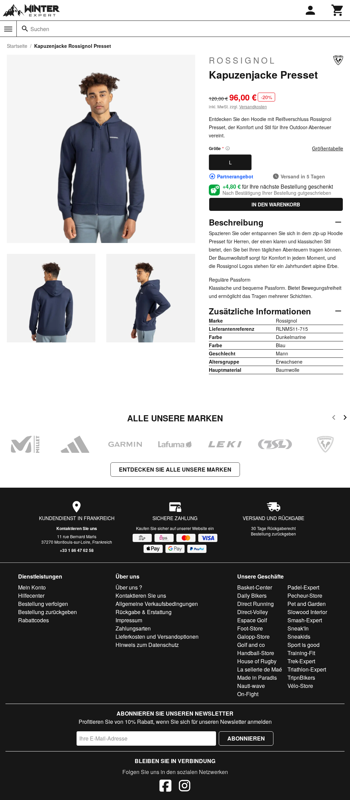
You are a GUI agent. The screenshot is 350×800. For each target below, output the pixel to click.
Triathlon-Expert (306, 669)
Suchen (39, 29)
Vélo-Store (300, 686)
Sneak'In (298, 628)
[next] (345, 418)
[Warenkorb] (338, 10)
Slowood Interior (307, 612)
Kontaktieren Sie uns (76, 528)
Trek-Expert (301, 661)
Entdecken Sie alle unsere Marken (175, 469)
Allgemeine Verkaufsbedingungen (157, 604)
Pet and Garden (306, 604)
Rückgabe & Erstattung (144, 612)
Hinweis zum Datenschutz (147, 645)
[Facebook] (165, 787)
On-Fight (247, 694)
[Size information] (227, 148)
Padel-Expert (303, 587)
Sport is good (303, 645)
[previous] (334, 418)
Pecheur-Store (304, 595)
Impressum (129, 620)
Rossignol (242, 60)
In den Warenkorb (276, 204)
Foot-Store (250, 628)
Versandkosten (253, 106)
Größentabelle (327, 148)
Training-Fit (301, 653)
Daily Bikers (252, 595)
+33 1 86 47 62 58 (77, 550)
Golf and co (251, 645)
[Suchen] (25, 29)
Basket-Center (254, 587)
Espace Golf (252, 620)
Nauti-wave (251, 686)
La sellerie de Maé (259, 669)
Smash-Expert (304, 620)
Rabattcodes (33, 620)
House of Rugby (257, 661)
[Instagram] (184, 787)
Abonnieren (246, 738)
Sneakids (298, 636)
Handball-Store (255, 653)
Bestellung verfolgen (43, 604)
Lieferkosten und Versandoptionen (157, 636)
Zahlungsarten (133, 628)
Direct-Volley (252, 612)
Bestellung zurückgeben (273, 534)
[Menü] (8, 29)
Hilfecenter (31, 595)
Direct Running (255, 604)
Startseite (17, 45)
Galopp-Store (253, 636)
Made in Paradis (257, 677)
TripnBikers (301, 677)
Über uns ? (129, 587)
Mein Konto (32, 587)
